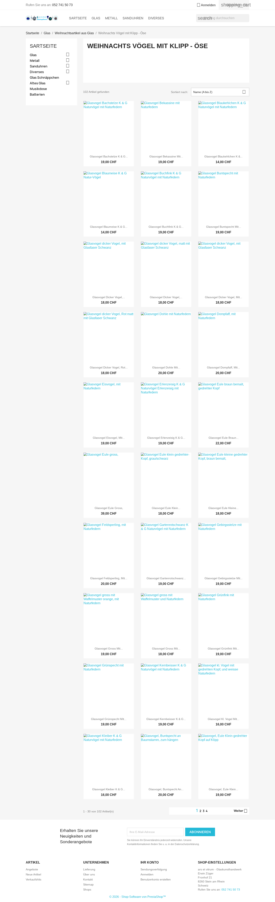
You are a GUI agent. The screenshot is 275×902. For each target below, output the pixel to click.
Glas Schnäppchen (44, 78)
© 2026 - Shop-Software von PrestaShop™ (137, 896)
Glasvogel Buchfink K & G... (166, 226)
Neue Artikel (33, 874)
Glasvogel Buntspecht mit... (223, 226)
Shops (87, 889)
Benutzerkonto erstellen (156, 879)
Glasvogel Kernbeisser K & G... (166, 719)
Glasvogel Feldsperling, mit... (108, 578)
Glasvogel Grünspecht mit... (108, 719)
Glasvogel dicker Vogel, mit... (223, 297)
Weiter (240, 811)
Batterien (37, 94)
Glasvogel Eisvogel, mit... (109, 437)
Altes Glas (37, 83)
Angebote (32, 869)
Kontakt (88, 879)
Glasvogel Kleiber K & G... (108, 789)
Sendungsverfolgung (154, 869)
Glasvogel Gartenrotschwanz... (166, 578)
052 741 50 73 (62, 5)
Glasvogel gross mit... (109, 648)
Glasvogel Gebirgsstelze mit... (224, 578)
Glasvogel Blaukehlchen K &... (223, 156)
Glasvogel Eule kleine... (223, 508)
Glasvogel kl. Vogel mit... (223, 719)
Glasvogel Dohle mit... (166, 367)
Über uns (89, 874)
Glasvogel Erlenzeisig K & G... (166, 437)
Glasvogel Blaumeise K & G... (108, 226)
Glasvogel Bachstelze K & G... (109, 156)
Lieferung (89, 869)
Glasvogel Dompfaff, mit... (223, 367)
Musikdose (38, 89)
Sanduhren (133, 18)
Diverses (156, 18)
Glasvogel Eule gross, (109, 508)
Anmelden (147, 874)
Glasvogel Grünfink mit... (223, 648)
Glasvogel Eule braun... (224, 437)
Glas (96, 18)
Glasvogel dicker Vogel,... (108, 297)
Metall (111, 18)
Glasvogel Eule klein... (166, 508)
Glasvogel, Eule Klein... (223, 789)
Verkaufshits (33, 879)
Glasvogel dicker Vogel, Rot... (109, 367)
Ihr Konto (150, 862)
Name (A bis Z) (219, 92)
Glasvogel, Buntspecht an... (166, 789)
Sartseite (78, 18)
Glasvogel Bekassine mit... (166, 156)
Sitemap (88, 884)
